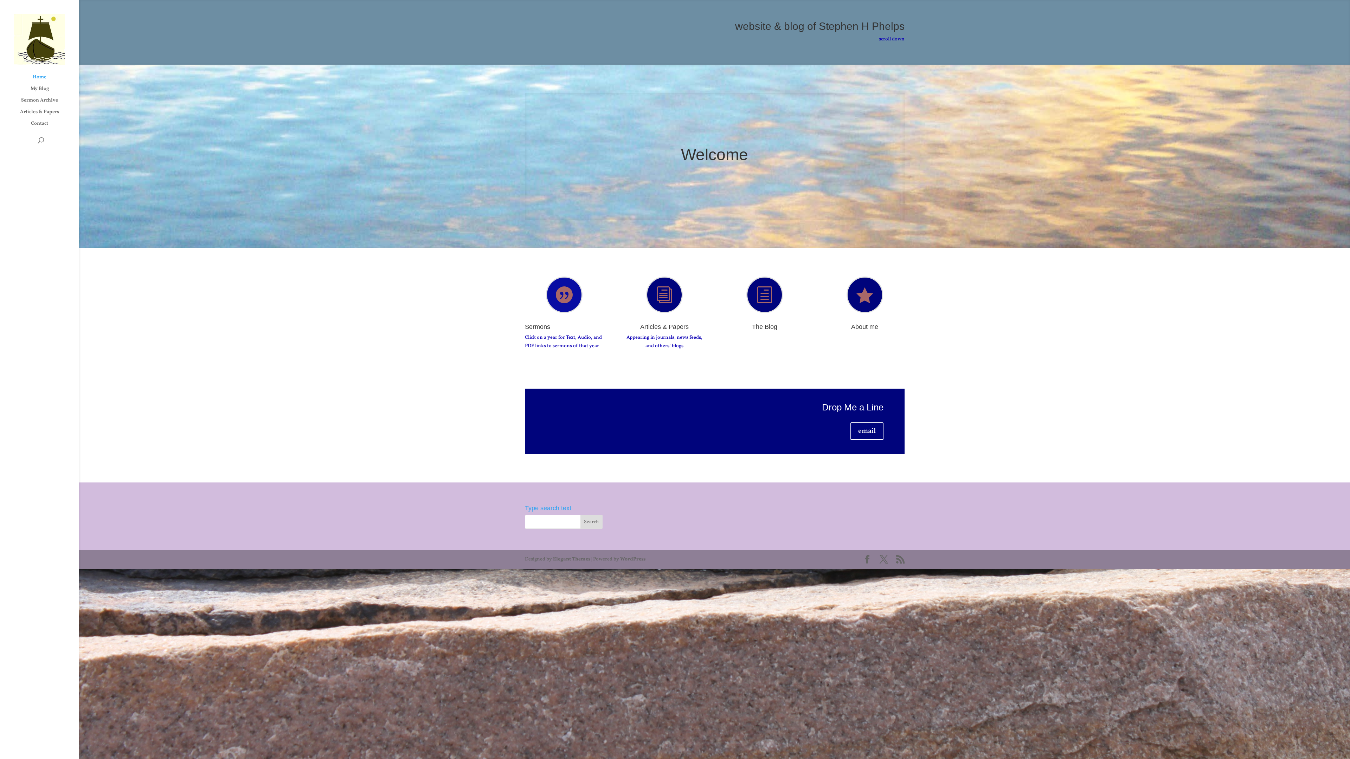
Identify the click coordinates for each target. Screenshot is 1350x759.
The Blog (764, 326)
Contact (39, 124)
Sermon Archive (39, 101)
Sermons (537, 326)
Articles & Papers (39, 112)
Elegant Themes (571, 559)
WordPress (632, 559)
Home (39, 77)
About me (864, 326)
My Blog (40, 89)
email (867, 431)
